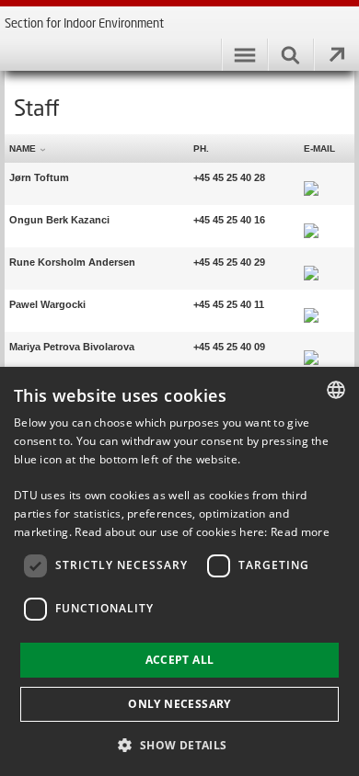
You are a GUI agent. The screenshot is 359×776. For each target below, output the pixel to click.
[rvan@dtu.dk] (311, 262)
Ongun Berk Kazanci (59, 219)
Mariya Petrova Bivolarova (71, 346)
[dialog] (179, 571)
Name (22, 148)
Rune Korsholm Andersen (72, 262)
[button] (179, 744)
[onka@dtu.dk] (311, 219)
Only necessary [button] (179, 704)
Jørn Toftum (39, 177)
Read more (300, 532)
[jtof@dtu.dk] (311, 177)
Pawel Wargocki (47, 304)
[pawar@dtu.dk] (311, 304)
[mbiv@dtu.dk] (311, 346)
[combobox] (336, 390)
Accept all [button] (179, 660)
